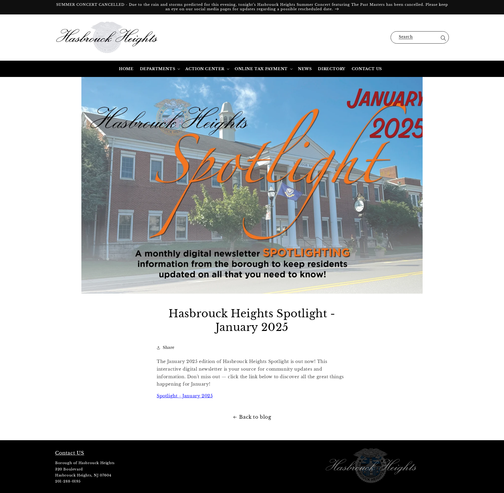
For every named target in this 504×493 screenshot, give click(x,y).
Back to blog (255, 417)
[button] (419, 37)
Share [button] (169, 347)
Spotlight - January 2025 (185, 395)
